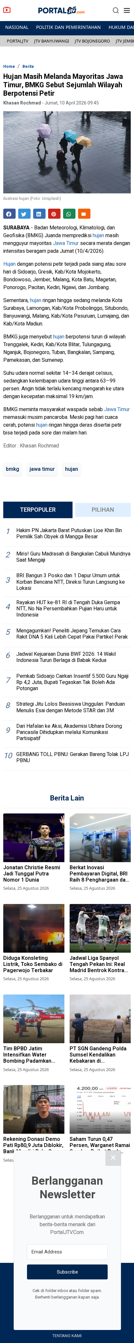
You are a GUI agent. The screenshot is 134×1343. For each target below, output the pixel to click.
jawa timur (42, 469)
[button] (116, 10)
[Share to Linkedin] (39, 214)
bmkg (12, 469)
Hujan (9, 264)
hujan (98, 235)
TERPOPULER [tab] (38, 510)
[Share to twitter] (24, 214)
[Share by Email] (84, 214)
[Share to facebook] (9, 214)
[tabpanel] (67, 647)
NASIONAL (16, 27)
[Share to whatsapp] (69, 214)
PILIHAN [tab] (103, 510)
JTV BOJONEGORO (92, 41)
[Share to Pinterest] (54, 214)
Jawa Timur (66, 243)
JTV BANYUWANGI (51, 41)
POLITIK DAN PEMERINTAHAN (68, 27)
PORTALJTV (17, 41)
